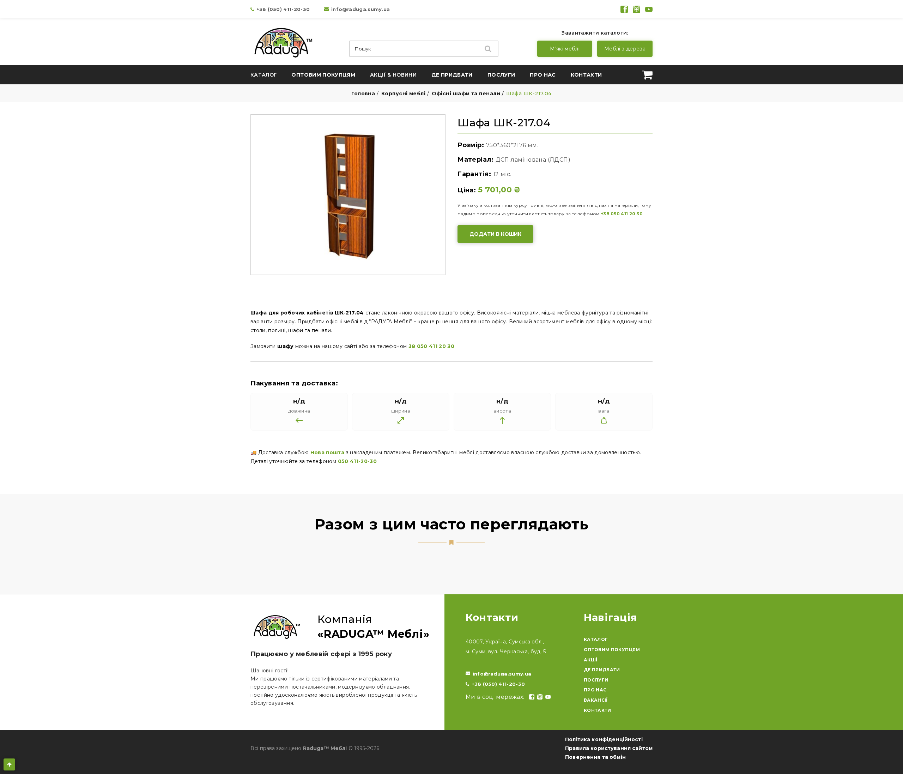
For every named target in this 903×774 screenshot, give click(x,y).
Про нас (543, 75)
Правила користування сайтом (609, 748)
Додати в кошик (495, 234)
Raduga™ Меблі (325, 748)
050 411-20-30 (357, 461)
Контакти (586, 75)
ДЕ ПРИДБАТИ (602, 669)
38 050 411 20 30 (431, 346)
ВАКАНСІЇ (596, 700)
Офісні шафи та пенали (466, 93)
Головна (363, 93)
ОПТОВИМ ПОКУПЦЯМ (612, 649)
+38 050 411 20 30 (622, 213)
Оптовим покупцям (323, 75)
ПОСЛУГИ (596, 680)
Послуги (501, 75)
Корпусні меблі (403, 93)
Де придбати (452, 75)
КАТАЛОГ (596, 639)
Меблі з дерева (625, 49)
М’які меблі (565, 49)
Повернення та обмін (595, 757)
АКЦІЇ (591, 659)
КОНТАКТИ (597, 710)
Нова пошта (327, 452)
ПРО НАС (595, 689)
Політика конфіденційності (604, 739)
